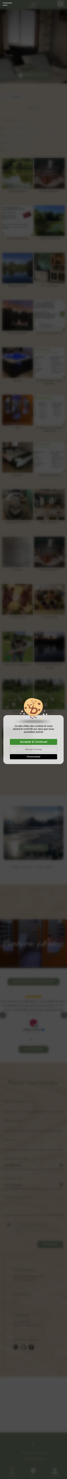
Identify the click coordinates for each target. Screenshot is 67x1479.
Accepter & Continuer (33, 742)
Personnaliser (33, 756)
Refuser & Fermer (33, 749)
